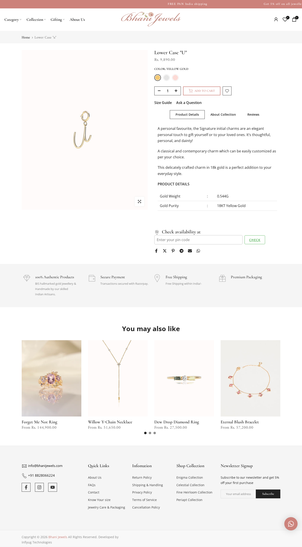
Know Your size (99, 500)
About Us (77, 19)
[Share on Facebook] (156, 251)
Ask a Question (189, 102)
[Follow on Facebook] (26, 487)
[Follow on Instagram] (39, 487)
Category (11, 19)
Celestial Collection (190, 485)
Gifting (56, 19)
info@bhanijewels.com (45, 465)
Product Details (187, 114)
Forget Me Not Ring (39, 422)
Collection (35, 19)
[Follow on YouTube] (52, 487)
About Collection (223, 114)
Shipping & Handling (147, 485)
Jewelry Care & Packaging (106, 507)
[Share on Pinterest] (173, 251)
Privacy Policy (142, 492)
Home (26, 37)
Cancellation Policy (146, 507)
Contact (93, 492)
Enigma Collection (189, 477)
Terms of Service (144, 500)
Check (254, 240)
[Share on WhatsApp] (198, 251)
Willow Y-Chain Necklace (110, 422)
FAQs (92, 485)
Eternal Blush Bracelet (240, 422)
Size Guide (163, 102)
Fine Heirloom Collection (194, 492)
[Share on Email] (190, 251)
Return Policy (142, 477)
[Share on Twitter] (165, 251)
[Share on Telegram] (181, 251)
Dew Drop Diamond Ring (176, 422)
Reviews (253, 114)
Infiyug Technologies (37, 542)
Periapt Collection (189, 500)
